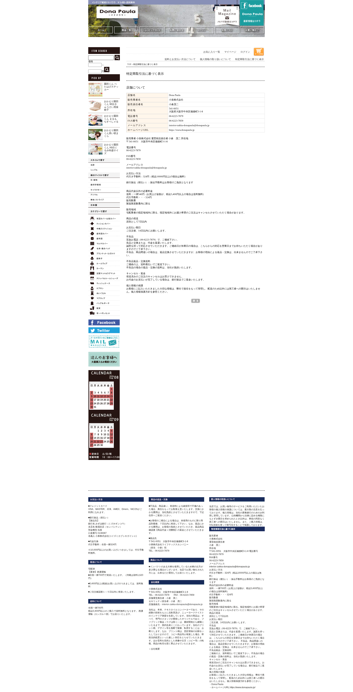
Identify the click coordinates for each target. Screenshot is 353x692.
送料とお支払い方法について (180, 59)
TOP (129, 64)
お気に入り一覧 (211, 52)
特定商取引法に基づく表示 (249, 59)
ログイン (245, 52)
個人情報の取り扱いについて (215, 59)
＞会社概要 (154, 649)
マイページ (230, 52)
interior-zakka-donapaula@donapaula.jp (182, 604)
